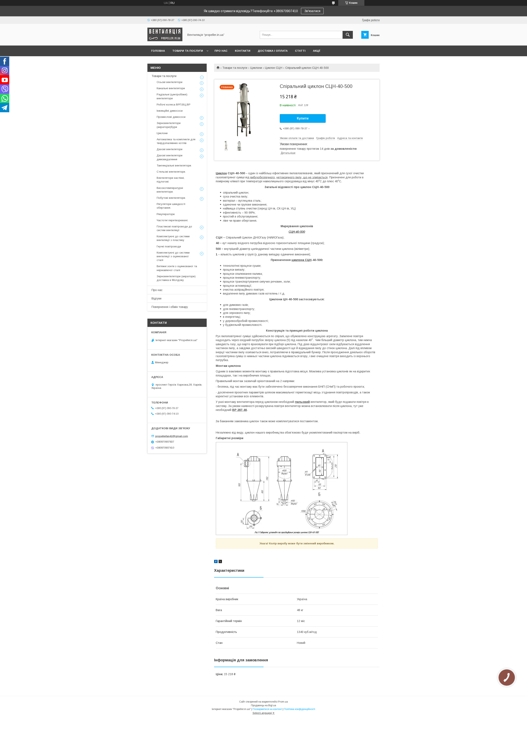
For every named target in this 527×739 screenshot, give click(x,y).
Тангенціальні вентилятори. (174, 165)
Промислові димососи (171, 116)
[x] (220, 562)
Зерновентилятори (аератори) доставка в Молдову (176, 278)
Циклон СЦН (273, 67)
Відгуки (156, 298)
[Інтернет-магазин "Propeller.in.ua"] (164, 40)
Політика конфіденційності (299, 709)
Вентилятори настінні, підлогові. (170, 179)
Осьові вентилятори (169, 82)
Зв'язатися (312, 11)
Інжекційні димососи (170, 110)
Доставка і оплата (273, 50)
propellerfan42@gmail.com (171, 435)
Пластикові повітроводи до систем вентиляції (174, 228)
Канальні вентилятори (171, 88)
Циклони (256, 67)
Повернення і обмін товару (170, 307)
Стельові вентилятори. (171, 171)
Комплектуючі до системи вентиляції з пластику (173, 238)
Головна (158, 50)
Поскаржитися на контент (267, 709)
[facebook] (216, 562)
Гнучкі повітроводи (169, 246)
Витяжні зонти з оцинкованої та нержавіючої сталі (177, 268)
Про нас (221, 50)
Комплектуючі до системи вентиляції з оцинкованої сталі (173, 256)
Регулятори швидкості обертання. (171, 205)
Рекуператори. (166, 214)
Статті (300, 50)
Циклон (221, 173)
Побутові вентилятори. (171, 197)
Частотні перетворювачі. (172, 220)
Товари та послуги (187, 50)
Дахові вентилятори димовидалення (169, 157)
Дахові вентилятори (169, 149)
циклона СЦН (301, 260)
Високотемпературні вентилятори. (170, 189)
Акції (316, 50)
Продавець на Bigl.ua (263, 705)
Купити (303, 118)
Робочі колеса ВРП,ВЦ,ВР (173, 104)
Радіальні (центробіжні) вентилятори (172, 96)
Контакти (242, 50)
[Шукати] (348, 35)
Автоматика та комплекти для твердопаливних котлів (176, 141)
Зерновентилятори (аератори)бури (169, 125)
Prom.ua (283, 701)
